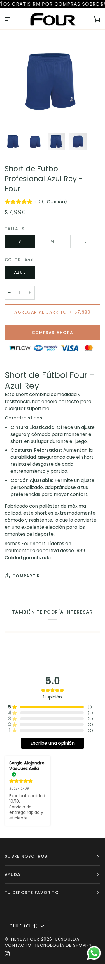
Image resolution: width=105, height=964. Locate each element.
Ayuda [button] (12, 874)
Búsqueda (67, 939)
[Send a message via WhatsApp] (94, 953)
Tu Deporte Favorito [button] (32, 892)
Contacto (18, 945)
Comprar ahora (52, 332)
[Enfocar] (15, 119)
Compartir (26, 576)
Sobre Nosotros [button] (26, 856)
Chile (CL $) (24, 926)
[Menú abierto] (13, 19)
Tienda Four (25, 939)
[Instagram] (7, 953)
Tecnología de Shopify (63, 945)
